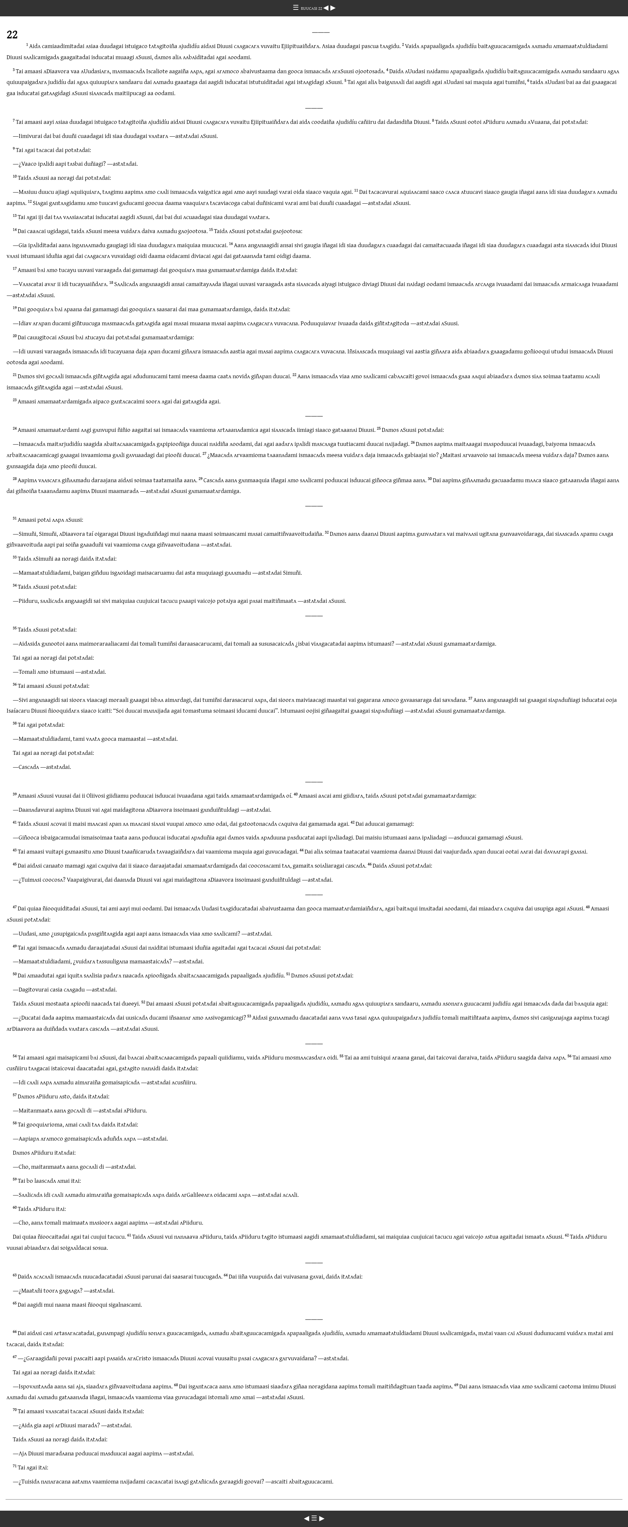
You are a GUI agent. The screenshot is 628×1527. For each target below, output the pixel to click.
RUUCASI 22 (312, 8)
